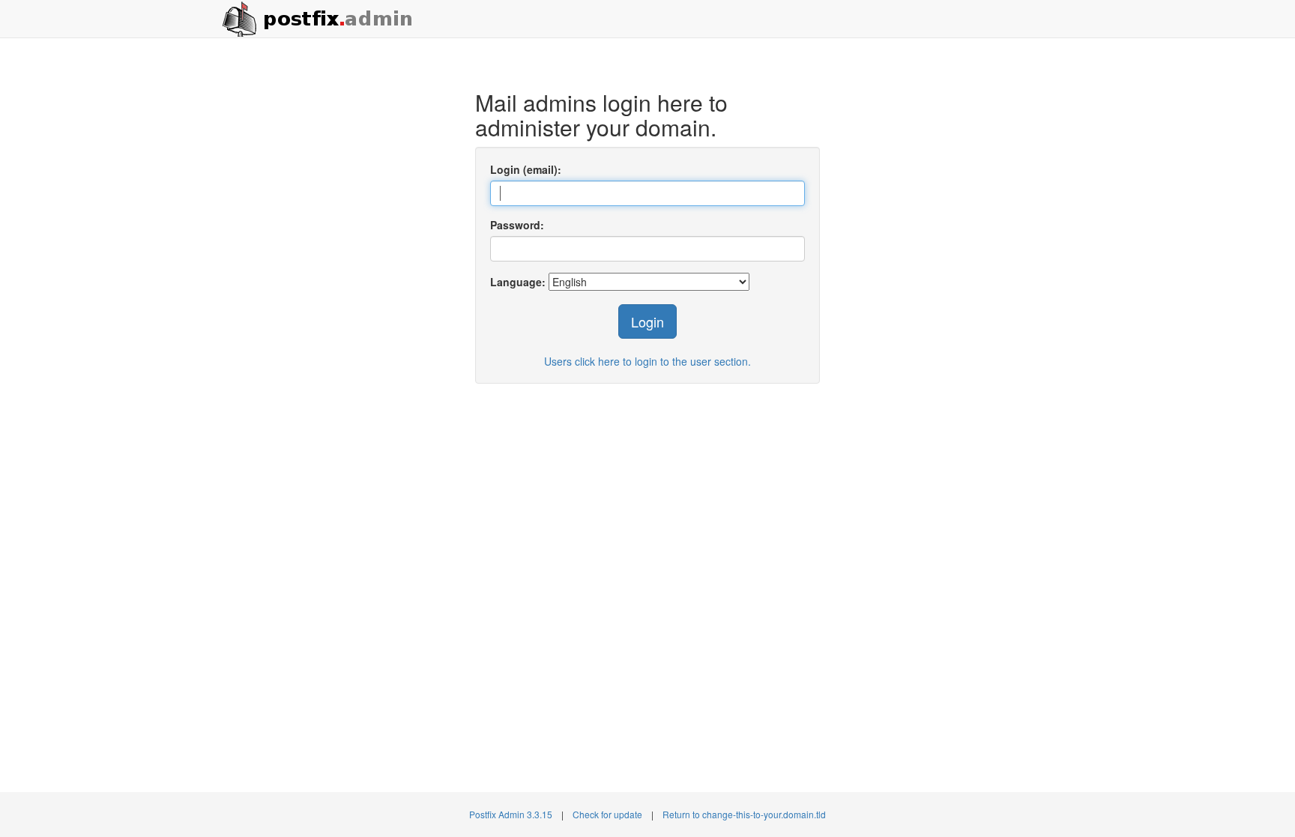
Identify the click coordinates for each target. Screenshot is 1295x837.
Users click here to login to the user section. (647, 361)
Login (647, 321)
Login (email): (525, 169)
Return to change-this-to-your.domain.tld (744, 814)
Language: (518, 281)
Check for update (607, 814)
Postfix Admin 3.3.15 (510, 814)
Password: (517, 224)
